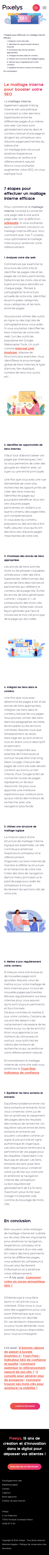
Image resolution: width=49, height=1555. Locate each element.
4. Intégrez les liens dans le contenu (22, 56)
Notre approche (9, 1497)
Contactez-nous (25, 1406)
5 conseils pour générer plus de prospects (24, 1376)
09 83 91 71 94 (8, 1523)
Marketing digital (10, 1485)
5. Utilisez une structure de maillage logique (26, 59)
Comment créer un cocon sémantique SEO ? (24, 1281)
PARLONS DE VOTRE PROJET (24, 1467)
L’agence (6, 1493)
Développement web (12, 1481)
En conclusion (10, 71)
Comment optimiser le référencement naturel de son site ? (24, 1367)
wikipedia (11, 223)
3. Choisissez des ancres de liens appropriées (21, 51)
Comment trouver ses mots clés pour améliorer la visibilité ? (24, 1384)
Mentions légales (10, 1544)
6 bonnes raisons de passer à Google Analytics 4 (24, 1351)
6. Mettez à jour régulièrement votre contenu (23, 63)
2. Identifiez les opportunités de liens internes (23, 45)
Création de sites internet (13, 1501)
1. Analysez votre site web (18, 41)
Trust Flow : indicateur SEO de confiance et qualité (25, 1359)
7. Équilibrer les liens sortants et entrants (24, 68)
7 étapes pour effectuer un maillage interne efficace (24, 36)
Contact (5, 1489)
